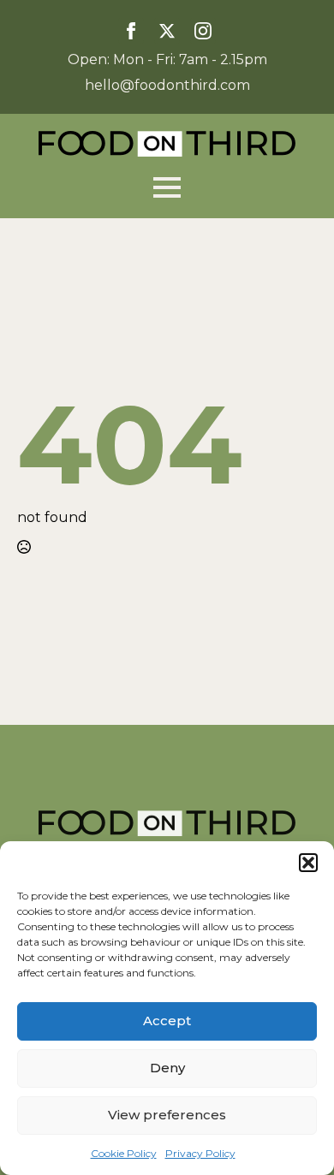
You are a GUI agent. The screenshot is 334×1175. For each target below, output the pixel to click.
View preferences (167, 1115)
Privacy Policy (200, 1153)
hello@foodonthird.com (167, 85)
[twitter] (167, 31)
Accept (167, 1020)
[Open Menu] (167, 187)
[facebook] (131, 31)
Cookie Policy (124, 1153)
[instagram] (203, 31)
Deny (167, 1067)
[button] (308, 862)
